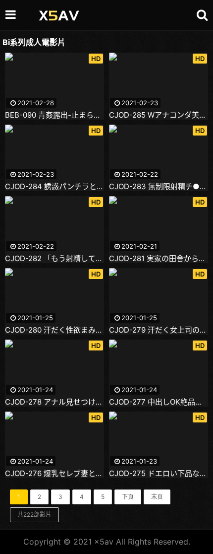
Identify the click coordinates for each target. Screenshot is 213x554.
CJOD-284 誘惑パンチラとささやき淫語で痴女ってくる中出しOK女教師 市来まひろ (54, 186)
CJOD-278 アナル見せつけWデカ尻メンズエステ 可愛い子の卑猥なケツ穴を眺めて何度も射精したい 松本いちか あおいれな (54, 402)
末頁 (157, 496)
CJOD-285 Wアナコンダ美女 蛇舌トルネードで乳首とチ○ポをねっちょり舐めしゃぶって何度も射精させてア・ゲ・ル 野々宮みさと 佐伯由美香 (158, 115)
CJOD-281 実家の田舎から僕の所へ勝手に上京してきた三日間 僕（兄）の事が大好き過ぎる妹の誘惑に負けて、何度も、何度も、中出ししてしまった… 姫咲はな (158, 258)
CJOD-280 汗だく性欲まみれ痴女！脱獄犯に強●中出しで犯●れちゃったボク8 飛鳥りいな (54, 330)
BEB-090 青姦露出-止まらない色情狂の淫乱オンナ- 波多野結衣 (54, 115)
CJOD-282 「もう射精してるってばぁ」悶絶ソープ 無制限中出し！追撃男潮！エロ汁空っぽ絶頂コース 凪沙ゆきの (54, 258)
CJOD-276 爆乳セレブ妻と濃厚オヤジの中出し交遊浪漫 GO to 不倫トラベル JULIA (54, 473)
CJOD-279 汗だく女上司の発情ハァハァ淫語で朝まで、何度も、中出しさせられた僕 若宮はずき (158, 330)
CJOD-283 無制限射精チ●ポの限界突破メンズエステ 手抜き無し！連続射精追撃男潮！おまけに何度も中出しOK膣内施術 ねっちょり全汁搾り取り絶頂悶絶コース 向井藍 (158, 186)
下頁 (128, 496)
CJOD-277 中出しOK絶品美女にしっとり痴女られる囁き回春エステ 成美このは (158, 402)
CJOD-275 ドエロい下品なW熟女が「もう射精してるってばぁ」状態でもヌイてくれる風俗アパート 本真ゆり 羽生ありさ (158, 473)
